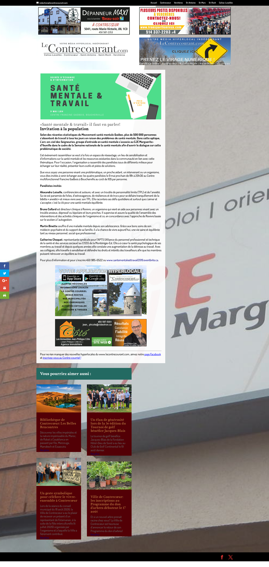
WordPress (89, 557)
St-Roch (212, 3)
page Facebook (152, 354)
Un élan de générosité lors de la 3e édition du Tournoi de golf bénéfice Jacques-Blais (108, 425)
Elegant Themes (57, 557)
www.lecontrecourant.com (114, 354)
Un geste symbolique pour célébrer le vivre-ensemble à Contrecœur (58, 497)
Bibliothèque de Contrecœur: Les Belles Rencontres (58, 423)
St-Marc (202, 3)
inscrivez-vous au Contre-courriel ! (62, 358)
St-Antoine (191, 3)
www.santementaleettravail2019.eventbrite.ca (132, 260)
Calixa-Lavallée (226, 3)
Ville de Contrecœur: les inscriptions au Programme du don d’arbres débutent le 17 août (108, 504)
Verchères (178, 3)
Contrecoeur (165, 3)
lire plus (44, 450)
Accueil (154, 3)
